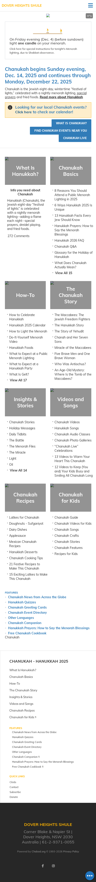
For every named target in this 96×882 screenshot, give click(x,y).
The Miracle (17, 452)
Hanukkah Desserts (23, 552)
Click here (16, 48)
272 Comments (18, 236)
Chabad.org (39, 851)
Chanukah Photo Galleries (73, 440)
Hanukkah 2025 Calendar (27, 325)
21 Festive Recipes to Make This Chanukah (24, 566)
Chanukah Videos (67, 422)
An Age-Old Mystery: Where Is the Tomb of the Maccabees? (73, 374)
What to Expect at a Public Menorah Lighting (28, 356)
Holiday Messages (22, 428)
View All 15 (63, 273)
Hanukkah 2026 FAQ (69, 240)
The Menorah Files (22, 446)
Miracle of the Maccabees (72, 348)
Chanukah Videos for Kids (73, 524)
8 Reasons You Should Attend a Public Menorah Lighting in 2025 (72, 195)
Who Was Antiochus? (70, 364)
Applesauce (17, 536)
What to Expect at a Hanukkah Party (23, 366)
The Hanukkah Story (69, 325)
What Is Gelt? (19, 374)
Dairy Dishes (18, 530)
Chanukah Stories (22, 422)
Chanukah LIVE (75, 138)
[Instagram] (53, 866)
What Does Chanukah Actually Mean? (70, 265)
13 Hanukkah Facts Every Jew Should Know (72, 218)
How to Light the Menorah (28, 331)
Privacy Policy (71, 851)
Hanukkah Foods (21, 348)
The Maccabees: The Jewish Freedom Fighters (72, 317)
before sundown (69, 39)
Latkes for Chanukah (24, 517)
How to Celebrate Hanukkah (22, 317)
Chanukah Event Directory (27, 613)
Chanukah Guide (66, 517)
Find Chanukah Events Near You (60, 130)
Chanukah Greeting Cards (27, 607)
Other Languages (21, 618)
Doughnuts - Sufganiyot (26, 524)
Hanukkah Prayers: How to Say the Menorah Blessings (73, 230)
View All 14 (18, 470)
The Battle (16, 440)
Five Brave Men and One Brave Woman (72, 356)
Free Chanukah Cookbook (27, 633)
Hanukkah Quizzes (22, 602)
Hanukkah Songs (66, 428)
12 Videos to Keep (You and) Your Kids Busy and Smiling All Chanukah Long (73, 471)
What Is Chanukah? (71, 123)
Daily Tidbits (17, 434)
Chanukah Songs (66, 530)
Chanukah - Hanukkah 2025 (38, 661)
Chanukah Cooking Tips (26, 558)
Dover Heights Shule (22, 5)
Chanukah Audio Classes (72, 434)
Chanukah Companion (24, 623)
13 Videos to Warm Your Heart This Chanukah (72, 459)
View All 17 (18, 380)
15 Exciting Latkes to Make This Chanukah (28, 576)
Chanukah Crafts (66, 536)
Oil (11, 465)
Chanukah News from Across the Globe (37, 597)
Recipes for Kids (66, 554)
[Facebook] (42, 866)
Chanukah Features (68, 548)
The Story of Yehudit (69, 331)
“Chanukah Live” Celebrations (66, 448)
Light (12, 458)
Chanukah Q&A (65, 247)
